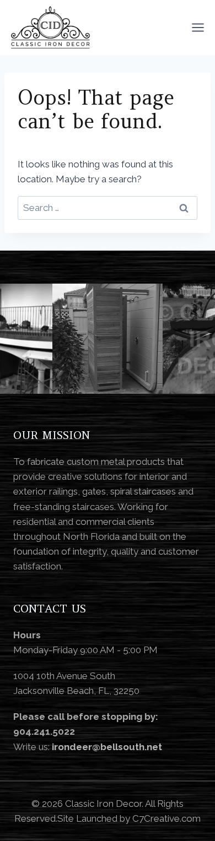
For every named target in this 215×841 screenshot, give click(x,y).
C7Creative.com (166, 818)
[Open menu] (197, 27)
